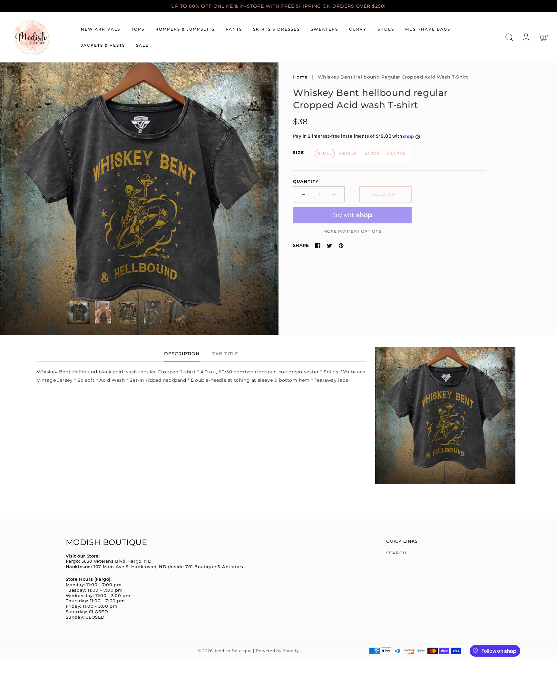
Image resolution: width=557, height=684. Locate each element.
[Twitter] (329, 245)
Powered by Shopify (277, 651)
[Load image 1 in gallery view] (78, 312)
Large (372, 153)
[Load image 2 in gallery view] (103, 312)
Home (300, 77)
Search (396, 552)
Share (301, 245)
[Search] (509, 37)
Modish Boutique (233, 651)
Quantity (306, 181)
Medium (348, 153)
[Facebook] (317, 245)
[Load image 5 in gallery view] (177, 312)
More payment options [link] (352, 231)
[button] (509, 37)
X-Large (396, 153)
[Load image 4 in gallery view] (152, 312)
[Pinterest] (341, 245)
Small (325, 153)
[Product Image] (139, 198)
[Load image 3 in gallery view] (127, 312)
